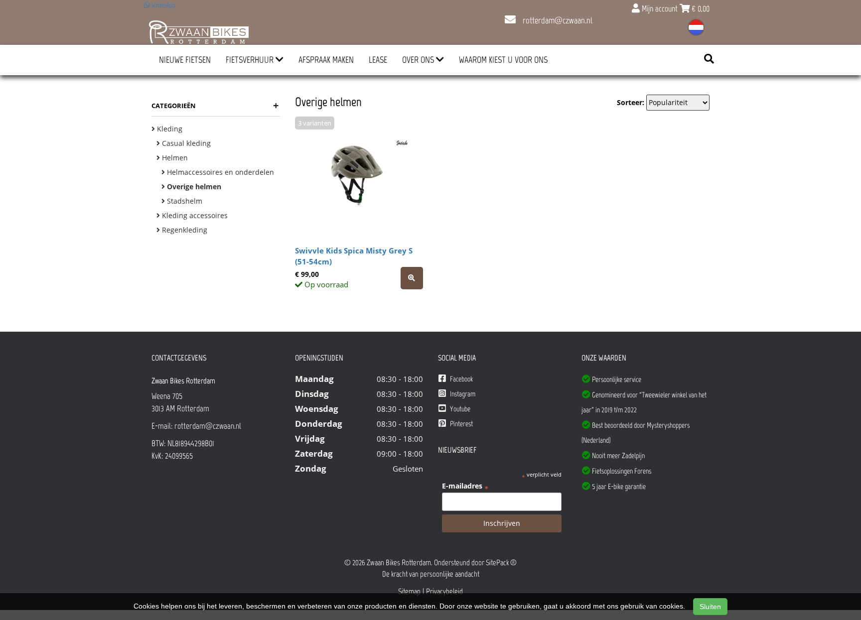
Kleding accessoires (194, 215)
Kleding (168, 128)
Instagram (461, 393)
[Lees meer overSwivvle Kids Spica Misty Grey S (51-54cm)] (412, 278)
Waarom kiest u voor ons (503, 59)
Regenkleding (183, 230)
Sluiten (710, 607)
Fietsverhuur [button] (251, 59)
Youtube (459, 408)
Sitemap (409, 591)
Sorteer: (630, 102)
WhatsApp (162, 5)
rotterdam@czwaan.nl (556, 20)
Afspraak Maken (326, 59)
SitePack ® (501, 562)
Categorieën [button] (215, 105)
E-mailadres (465, 486)
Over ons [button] (419, 59)
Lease (378, 59)
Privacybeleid (444, 591)
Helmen (174, 157)
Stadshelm (183, 201)
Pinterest (460, 423)
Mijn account (660, 8)
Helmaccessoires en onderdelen (219, 172)
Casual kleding (185, 143)
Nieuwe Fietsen (185, 59)
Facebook (460, 378)
